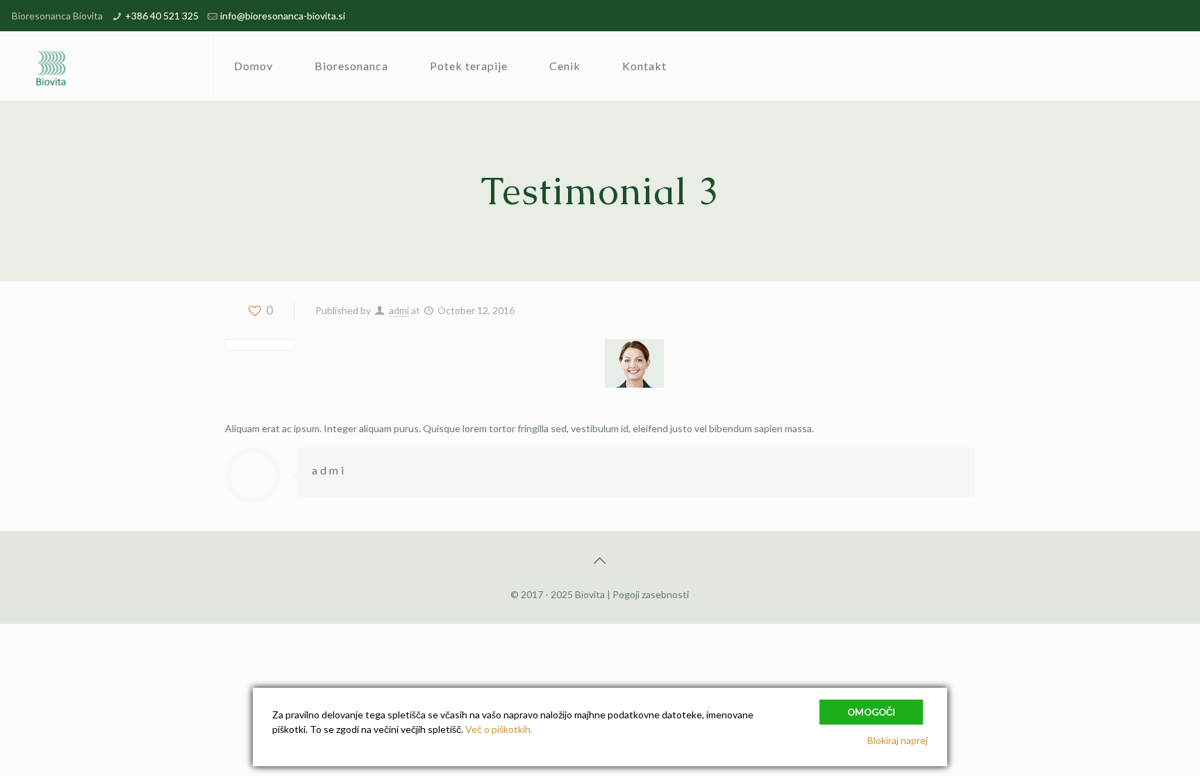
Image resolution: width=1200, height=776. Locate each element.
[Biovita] (54, 66)
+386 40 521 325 (162, 16)
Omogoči (871, 712)
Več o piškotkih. (499, 729)
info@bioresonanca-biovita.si (282, 16)
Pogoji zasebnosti (650, 594)
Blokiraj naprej (897, 740)
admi (399, 310)
